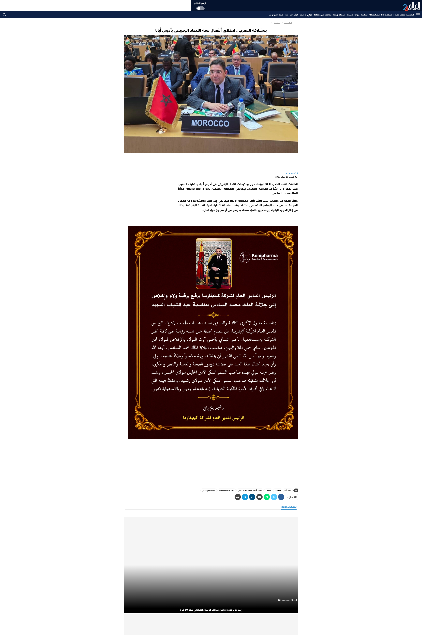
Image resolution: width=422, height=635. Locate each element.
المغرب (268, 490)
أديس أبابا (288, 490)
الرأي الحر (294, 14)
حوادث (328, 14)
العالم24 (278, 490)
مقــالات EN (386, 14)
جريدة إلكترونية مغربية (226, 490)
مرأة (286, 14)
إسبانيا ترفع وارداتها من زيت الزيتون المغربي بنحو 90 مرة (211, 609)
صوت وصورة (399, 14)
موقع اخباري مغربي (208, 490)
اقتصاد (342, 14)
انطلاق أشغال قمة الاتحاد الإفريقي (250, 490)
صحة (281, 14)
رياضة (335, 14)
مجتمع (350, 14)
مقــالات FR (374, 14)
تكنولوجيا (273, 14)
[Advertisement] (148, 202)
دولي (309, 14)
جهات (357, 14)
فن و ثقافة (319, 14)
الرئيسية (410, 14)
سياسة (364, 14)
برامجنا (303, 14)
